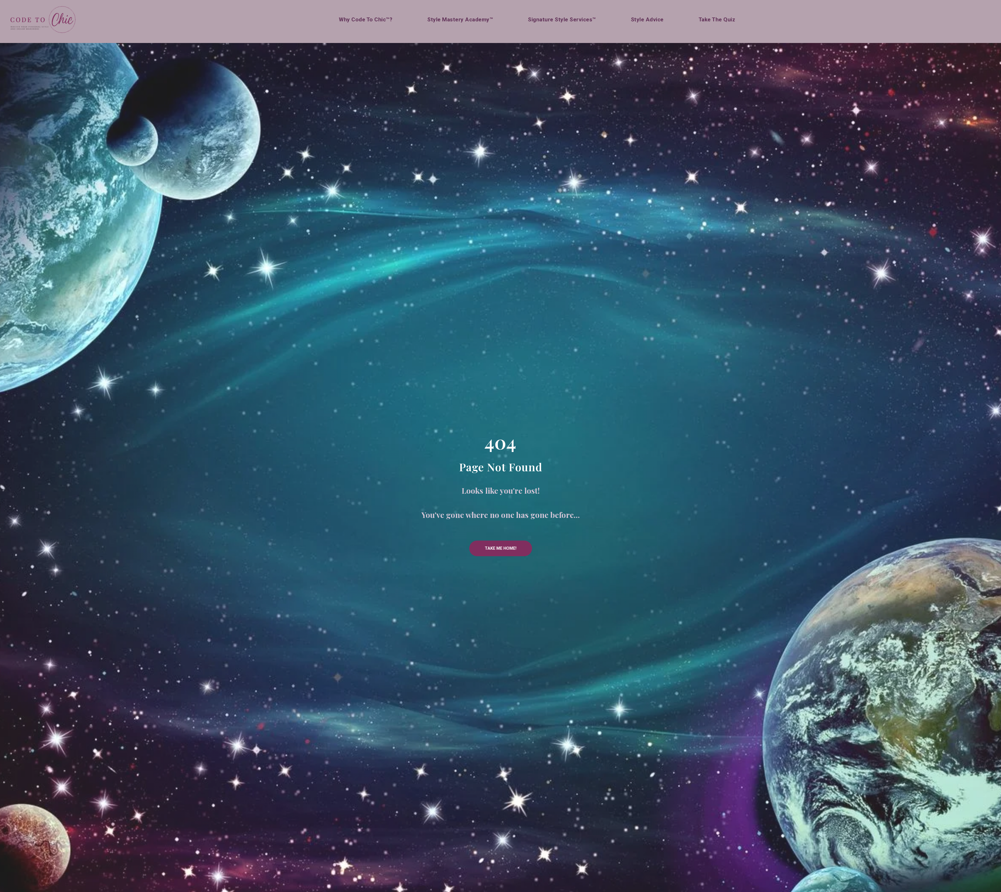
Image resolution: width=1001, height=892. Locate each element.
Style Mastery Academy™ (460, 19)
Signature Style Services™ (562, 19)
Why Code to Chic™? (365, 19)
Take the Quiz (717, 19)
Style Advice (647, 19)
